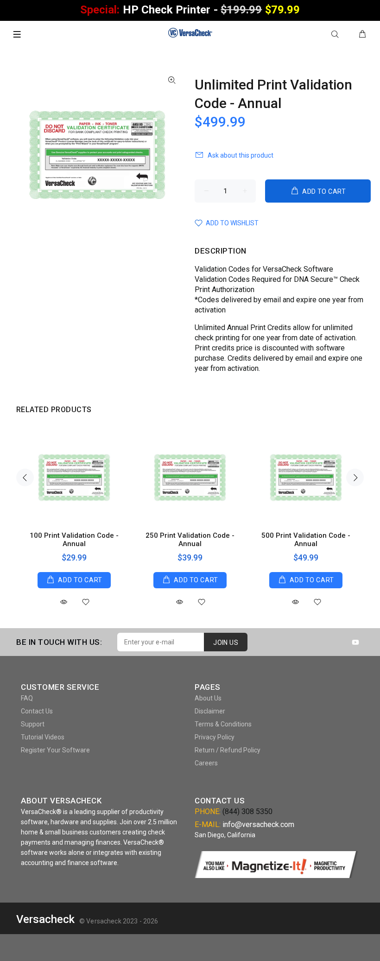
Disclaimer (210, 711)
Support (32, 724)
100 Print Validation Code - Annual (74, 539)
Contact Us (37, 711)
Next (355, 477)
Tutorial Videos (42, 737)
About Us (208, 698)
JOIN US (225, 642)
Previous (25, 477)
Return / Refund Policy (227, 750)
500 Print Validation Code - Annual (305, 539)
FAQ (27, 698)
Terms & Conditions (223, 724)
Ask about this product (240, 155)
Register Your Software (55, 750)
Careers (206, 763)
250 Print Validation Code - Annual (190, 539)
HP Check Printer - (189, 9)
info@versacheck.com (258, 824)
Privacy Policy (214, 737)
